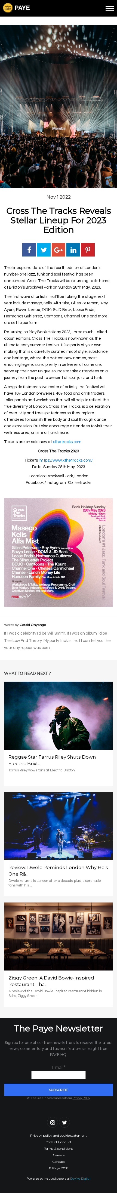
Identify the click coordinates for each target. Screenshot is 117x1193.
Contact (58, 1162)
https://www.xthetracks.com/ (66, 460)
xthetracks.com (67, 442)
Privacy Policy (81, 1098)
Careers (58, 1155)
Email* (59, 1067)
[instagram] (52, 1122)
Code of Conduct (58, 1142)
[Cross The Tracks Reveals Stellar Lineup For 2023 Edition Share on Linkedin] (73, 249)
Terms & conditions (58, 1148)
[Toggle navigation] (109, 8)
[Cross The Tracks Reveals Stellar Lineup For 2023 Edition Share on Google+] (58, 249)
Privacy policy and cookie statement (58, 1135)
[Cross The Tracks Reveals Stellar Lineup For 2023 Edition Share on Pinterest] (88, 249)
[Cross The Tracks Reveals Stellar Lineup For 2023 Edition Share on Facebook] (29, 249)
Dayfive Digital (80, 1178)
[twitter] (64, 1122)
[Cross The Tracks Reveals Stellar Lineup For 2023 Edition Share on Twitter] (44, 249)
